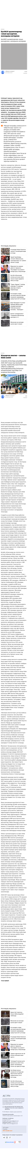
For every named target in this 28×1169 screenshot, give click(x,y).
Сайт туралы (5, 1127)
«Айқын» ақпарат (9, 71)
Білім (3, 353)
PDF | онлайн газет (7, 1130)
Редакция (5, 1129)
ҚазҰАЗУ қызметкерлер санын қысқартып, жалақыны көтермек (11, 33)
